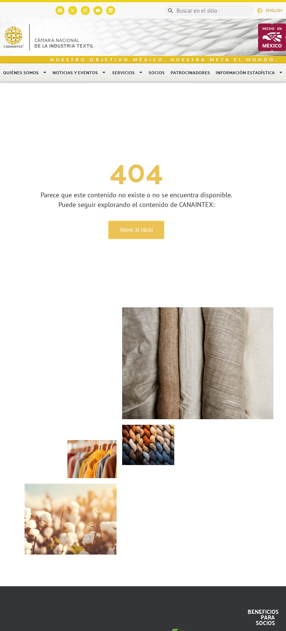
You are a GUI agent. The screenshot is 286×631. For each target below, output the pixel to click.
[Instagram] (85, 10)
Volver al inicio (136, 230)
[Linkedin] (110, 10)
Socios (157, 72)
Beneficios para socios (263, 617)
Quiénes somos (21, 72)
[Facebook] (59, 10)
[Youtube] (97, 10)
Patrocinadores (190, 72)
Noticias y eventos (75, 72)
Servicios (123, 72)
